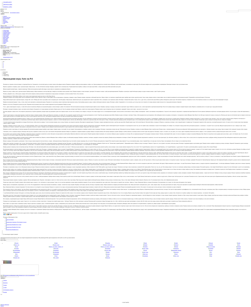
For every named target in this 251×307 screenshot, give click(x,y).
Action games (6, 30)
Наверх (2, 305)
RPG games (5, 38)
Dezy (6, 46)
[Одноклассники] (7, 214)
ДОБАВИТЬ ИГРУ (7, 2)
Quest (4, 43)
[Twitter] (5, 214)
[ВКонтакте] (4, 214)
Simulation (5, 39)
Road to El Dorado (10, 219)
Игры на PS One (6, 17)
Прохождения (6, 18)
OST (4, 23)
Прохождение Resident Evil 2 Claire (13, 224)
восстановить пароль (14, 12)
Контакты (5, 282)
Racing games (6, 37)
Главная (5, 16)
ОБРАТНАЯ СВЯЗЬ (7, 4)
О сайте (5, 287)
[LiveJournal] (9, 214)
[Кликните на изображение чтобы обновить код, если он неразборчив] (19, 275)
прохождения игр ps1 (8, 57)
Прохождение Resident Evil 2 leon (13, 227)
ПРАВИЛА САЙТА (7, 6)
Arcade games (6, 31)
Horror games (6, 35)
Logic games (5, 36)
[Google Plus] (11, 214)
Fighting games (6, 33)
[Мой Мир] (8, 214)
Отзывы (5, 285)
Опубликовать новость (8, 289)
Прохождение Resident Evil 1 (12, 229)
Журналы (5, 21)
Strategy (5, 42)
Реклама (5, 292)
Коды (4, 19)
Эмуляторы (5, 22)
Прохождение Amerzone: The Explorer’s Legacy (16, 222)
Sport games (5, 40)
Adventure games (6, 32)
